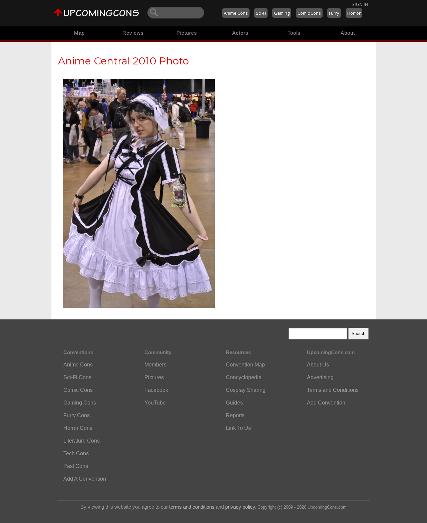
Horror (354, 13)
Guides (234, 403)
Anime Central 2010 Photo (123, 61)
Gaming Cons (79, 403)
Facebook (156, 390)
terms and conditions (192, 507)
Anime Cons (236, 13)
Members (155, 364)
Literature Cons (81, 441)
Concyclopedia (244, 377)
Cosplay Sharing (246, 390)
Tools (294, 33)
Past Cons (75, 466)
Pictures (186, 33)
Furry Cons (76, 415)
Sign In (360, 4)
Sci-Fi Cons (77, 377)
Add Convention (326, 403)
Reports (235, 415)
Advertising (320, 377)
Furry (334, 13)
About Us (318, 364)
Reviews (133, 33)
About (348, 33)
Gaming (282, 13)
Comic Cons (309, 13)
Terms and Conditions (333, 390)
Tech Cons (76, 453)
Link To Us (238, 428)
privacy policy (240, 507)
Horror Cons (77, 428)
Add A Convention (84, 479)
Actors (240, 33)
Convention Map (245, 364)
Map (79, 33)
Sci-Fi (261, 13)
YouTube (155, 403)
